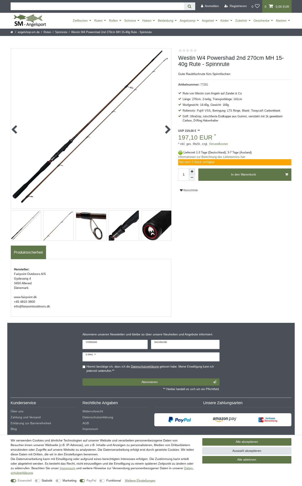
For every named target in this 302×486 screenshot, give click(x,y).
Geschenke (262, 20)
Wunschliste (190, 190)
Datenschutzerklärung (97, 417)
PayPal (91, 480)
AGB (85, 423)
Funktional (113, 480)
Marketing (69, 480)
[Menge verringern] (192, 178)
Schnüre (130, 20)
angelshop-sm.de (29, 32)
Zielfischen (80, 20)
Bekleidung (165, 20)
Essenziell (25, 480)
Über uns (17, 411)
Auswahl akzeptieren (246, 450)
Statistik (47, 480)
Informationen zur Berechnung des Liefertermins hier (211, 157)
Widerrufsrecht (92, 411)
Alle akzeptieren (247, 441)
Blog (14, 429)
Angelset (208, 20)
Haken (146, 20)
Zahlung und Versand (26, 417)
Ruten (98, 20)
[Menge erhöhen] (192, 171)
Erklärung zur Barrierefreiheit (31, 423)
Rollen (113, 20)
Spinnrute (61, 32)
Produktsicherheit (28, 252)
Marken (281, 20)
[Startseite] (12, 32)
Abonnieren (149, 382)
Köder (224, 20)
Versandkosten (218, 144)
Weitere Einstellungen (140, 480)
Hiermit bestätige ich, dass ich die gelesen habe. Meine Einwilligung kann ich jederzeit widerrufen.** (150, 368)
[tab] (28, 252)
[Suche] (189, 6)
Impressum (90, 429)
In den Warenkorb (243, 174)
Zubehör (241, 20)
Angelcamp (187, 20)
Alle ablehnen (246, 459)
